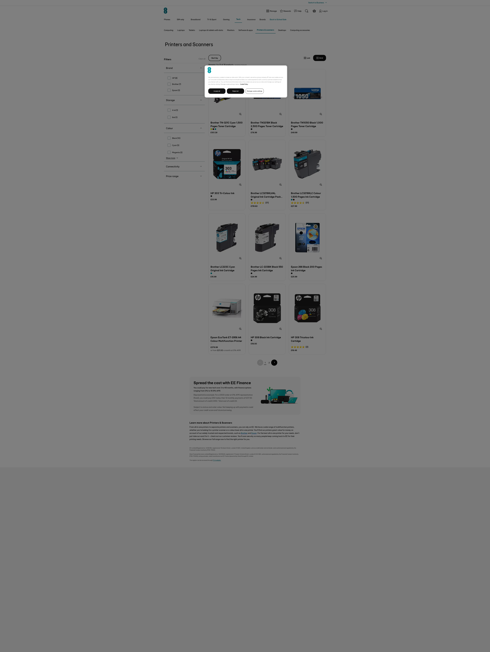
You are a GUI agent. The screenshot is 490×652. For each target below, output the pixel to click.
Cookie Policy (244, 84)
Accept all (217, 91)
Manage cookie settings (254, 91)
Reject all (235, 91)
